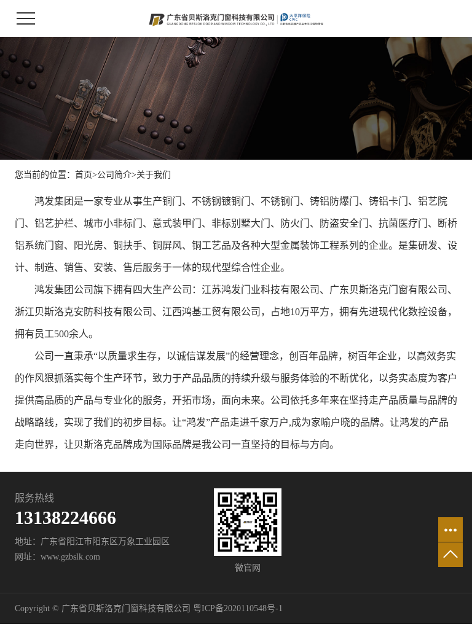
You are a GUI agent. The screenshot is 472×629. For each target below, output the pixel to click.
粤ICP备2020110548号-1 (238, 608)
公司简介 (114, 174)
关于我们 (153, 174)
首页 (83, 174)
